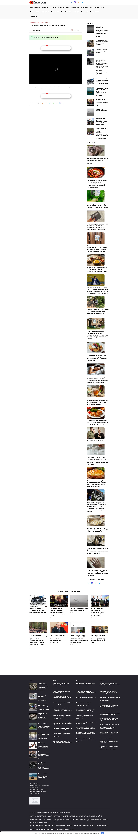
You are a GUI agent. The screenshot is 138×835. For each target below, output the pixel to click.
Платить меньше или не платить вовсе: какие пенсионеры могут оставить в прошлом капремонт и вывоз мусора (97, 335)
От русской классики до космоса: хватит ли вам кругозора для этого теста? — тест (86, 733)
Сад (82, 11)
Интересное (45, 11)
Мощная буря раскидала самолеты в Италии (102, 111)
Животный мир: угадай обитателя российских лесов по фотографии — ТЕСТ (86, 685)
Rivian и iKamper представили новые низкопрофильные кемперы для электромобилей (43, 776)
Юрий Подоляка (35, 7)
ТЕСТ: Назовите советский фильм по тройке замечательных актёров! (86, 698)
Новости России (34, 793)
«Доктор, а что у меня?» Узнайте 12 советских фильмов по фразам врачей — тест (62, 735)
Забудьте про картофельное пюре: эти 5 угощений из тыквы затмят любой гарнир (97, 269)
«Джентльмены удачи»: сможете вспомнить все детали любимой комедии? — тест (62, 691)
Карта (54, 7)
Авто (102, 7)
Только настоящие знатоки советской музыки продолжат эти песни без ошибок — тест (62, 698)
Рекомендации (33, 787)
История (76, 11)
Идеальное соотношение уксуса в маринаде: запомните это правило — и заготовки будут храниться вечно (98, 401)
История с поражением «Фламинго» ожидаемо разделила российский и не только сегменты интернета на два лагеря (102, 31)
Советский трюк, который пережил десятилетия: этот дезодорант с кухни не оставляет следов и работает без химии (97, 461)
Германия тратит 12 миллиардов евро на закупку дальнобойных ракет (102, 81)
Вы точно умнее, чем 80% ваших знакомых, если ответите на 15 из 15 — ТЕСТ (86, 740)
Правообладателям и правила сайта (39, 785)
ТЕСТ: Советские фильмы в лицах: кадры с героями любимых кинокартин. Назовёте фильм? (85, 710)
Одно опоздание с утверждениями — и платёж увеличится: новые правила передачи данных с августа (97, 248)
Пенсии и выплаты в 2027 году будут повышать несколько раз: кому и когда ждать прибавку (98, 312)
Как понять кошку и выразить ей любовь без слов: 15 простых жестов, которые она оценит (97, 161)
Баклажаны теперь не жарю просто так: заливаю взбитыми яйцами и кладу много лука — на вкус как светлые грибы (97, 183)
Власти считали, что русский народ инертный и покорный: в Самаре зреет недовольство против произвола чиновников (98, 290)
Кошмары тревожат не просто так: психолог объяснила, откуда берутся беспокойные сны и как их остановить (97, 379)
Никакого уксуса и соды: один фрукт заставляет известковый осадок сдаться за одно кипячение (97, 551)
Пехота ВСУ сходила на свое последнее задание (102, 51)
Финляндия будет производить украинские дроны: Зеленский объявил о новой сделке (102, 121)
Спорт (37, 11)
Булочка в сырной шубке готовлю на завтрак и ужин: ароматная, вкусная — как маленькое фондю (96, 483)
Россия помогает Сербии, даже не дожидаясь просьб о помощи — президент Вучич (102, 102)
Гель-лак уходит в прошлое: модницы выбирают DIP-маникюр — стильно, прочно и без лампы (97, 572)
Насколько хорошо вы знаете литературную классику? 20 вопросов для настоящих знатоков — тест (86, 691)
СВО (67, 7)
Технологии (33, 16)
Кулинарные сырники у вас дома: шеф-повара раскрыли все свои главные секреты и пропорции (97, 357)
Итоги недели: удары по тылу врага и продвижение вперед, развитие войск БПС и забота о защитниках (102, 92)
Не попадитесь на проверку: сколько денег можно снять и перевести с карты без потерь (98, 205)
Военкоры (45, 7)
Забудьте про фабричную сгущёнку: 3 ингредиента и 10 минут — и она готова (97, 529)
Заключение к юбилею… (95, 441)
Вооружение (55, 11)
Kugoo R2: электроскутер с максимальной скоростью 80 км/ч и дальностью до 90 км (44, 745)
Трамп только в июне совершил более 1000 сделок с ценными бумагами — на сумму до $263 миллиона (79, 638)
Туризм (31, 795)
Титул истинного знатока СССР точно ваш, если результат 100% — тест (63, 703)
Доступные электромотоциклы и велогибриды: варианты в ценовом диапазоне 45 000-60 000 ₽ (44, 755)
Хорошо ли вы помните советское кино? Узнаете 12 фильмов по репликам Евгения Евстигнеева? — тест (62, 741)
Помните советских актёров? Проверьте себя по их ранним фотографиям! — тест (61, 685)
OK (102, 833)
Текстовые (84, 7)
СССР (91, 7)
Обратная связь (33, 783)
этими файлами (96, 833)
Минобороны (75, 7)
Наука (31, 11)
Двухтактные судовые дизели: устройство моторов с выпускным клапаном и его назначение (44, 687)
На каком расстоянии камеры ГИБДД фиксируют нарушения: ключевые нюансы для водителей (44, 697)
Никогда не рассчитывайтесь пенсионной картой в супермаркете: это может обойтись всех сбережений (97, 226)
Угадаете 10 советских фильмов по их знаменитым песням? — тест (62, 729)
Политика (61, 7)
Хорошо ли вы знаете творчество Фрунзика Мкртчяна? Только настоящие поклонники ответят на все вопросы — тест (62, 709)
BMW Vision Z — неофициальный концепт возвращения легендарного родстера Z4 (42, 717)
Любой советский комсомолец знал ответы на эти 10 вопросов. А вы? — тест (62, 723)
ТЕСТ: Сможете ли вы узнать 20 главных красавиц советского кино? (86, 728)
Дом (86, 11)
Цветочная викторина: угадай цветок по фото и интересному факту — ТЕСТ (84, 717)
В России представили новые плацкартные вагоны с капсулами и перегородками (44, 736)
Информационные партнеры (37, 791)
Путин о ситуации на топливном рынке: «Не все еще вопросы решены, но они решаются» (58, 638)
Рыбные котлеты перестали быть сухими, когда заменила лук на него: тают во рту (97, 422)
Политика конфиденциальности (38, 789)
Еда (62, 11)
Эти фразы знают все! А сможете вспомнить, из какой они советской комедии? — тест (62, 717)
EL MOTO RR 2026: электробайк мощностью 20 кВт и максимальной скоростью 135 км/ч (43, 707)
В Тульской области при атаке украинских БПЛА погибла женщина (102, 42)
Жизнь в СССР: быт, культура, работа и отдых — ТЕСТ (86, 722)
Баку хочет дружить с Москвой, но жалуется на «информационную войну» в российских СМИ (99, 638)
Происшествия (94, 11)
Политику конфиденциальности (55, 816)
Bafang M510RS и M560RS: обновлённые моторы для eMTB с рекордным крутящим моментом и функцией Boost (44, 766)
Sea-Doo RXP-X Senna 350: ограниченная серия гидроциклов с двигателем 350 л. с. (44, 725)
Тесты (97, 7)
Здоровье (68, 11)
